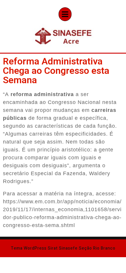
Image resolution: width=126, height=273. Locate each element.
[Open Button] (65, 14)
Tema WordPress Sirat (34, 248)
